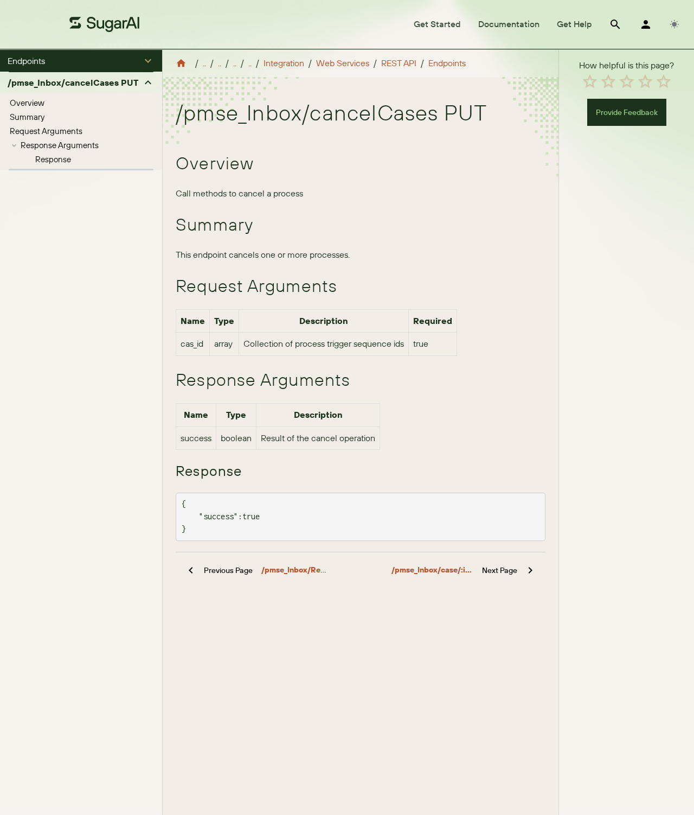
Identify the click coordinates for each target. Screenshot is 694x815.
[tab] (437, 24)
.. (204, 63)
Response (53, 159)
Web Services (342, 63)
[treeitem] (81, 103)
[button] (81, 61)
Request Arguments (46, 131)
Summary (27, 117)
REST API (398, 63)
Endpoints (447, 63)
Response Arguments (60, 145)
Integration (284, 63)
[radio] (590, 81)
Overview (27, 103)
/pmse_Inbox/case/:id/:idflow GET (432, 570)
